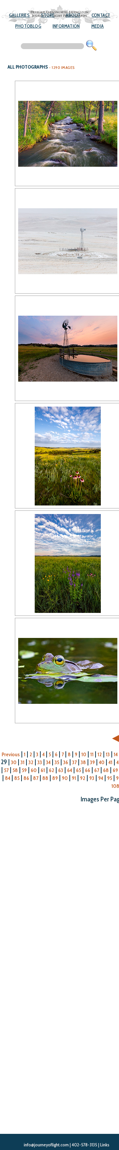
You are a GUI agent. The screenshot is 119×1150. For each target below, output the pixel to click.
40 (101, 762)
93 (91, 778)
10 (83, 754)
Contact (101, 15)
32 (30, 762)
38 (83, 762)
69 (115, 770)
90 (65, 778)
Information (66, 26)
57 (6, 770)
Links (104, 1145)
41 (110, 762)
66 (87, 770)
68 (106, 770)
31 (22, 762)
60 (34, 770)
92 (82, 778)
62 (51, 770)
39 (92, 762)
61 (43, 770)
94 (100, 778)
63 (60, 770)
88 (45, 778)
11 (92, 754)
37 (74, 762)
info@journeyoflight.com (46, 1145)
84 (7, 778)
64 (69, 770)
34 (48, 762)
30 (14, 762)
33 (39, 762)
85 (17, 778)
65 (78, 770)
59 (24, 770)
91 (74, 778)
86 (26, 778)
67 (96, 770)
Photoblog (28, 26)
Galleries (19, 15)
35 (57, 762)
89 (55, 778)
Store (48, 15)
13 (108, 754)
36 (65, 762)
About (73, 15)
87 (35, 778)
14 (116, 754)
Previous (11, 754)
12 (100, 754)
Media (97, 26)
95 (109, 778)
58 (15, 770)
